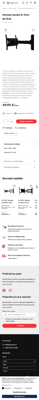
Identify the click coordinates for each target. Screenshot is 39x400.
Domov (4, 8)
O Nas (5, 361)
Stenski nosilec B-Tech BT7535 (24, 203)
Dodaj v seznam (9, 133)
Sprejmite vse (19, 396)
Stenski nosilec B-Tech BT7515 (7, 203)
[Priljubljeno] (14, 186)
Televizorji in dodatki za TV (26, 8)
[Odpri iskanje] (23, 2)
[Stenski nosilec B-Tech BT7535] (25, 191)
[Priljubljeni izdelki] (31, 2)
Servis (5, 371)
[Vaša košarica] (35, 2)
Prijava (21, 326)
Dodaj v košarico (26, 121)
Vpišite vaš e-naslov (8, 311)
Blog (4, 364)
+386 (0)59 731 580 (11, 348)
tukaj (12, 321)
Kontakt (5, 368)
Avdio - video (12, 8)
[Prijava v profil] (27, 2)
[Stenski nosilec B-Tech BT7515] (9, 191)
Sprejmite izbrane (19, 392)
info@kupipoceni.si (11, 344)
